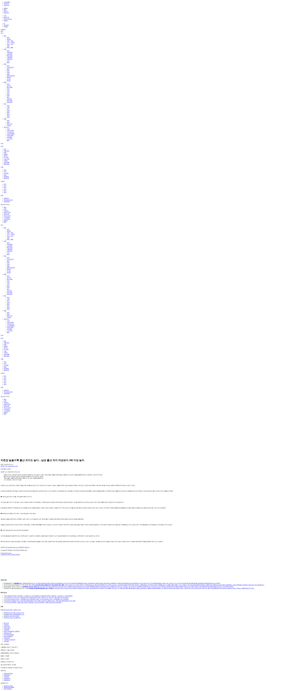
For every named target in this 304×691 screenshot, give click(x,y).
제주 (8, 117)
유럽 (8, 74)
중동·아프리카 (11, 75)
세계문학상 (7, 675)
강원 (8, 110)
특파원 (9, 77)
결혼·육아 (9, 102)
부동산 (6, 156)
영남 (8, 114)
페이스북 (6, 17)
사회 (5, 49)
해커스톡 (6, 214)
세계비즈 (6, 3)
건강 (8, 92)
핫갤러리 (6, 198)
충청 (8, 112)
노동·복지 (9, 54)
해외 (8, 62)
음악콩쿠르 (7, 678)
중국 (8, 69)
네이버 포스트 (8, 19)
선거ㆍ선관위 (11, 42)
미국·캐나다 (10, 67)
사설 (8, 128)
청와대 (9, 39)
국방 (8, 45)
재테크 (6, 154)
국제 (5, 64)
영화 (5, 175)
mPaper (6, 8)
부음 (8, 122)
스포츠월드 (7, 2)
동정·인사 (9, 123)
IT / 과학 (6, 157)
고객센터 (6, 641)
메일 (4, 469)
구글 (5, 15)
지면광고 (6, 624)
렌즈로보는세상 (8, 200)
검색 (2, 31)
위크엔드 (9, 99)
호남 (8, 115)
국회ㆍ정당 (10, 40)
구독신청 (6, 5)
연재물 (6, 26)
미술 (8, 90)
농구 (5, 189)
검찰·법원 (9, 52)
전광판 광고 (7, 628)
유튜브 (6, 20)
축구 (5, 187)
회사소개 (6, 623)
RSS (5, 9)
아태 (8, 72)
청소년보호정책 (8, 636)
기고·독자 (9, 138)
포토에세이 (7, 201)
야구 (5, 185)
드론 (5, 209)
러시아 (9, 79)
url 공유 (8, 469)
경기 (8, 109)
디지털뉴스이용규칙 (9, 639)
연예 (2, 167)
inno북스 (6, 210)
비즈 (2, 146)
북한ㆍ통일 (10, 47)
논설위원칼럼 (11, 133)
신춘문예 (6, 676)
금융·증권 (6, 151)
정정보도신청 (7, 633)
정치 (5, 36)
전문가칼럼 (10, 135)
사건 (8, 60)
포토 (2, 195)
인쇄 (2, 469)
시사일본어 (7, 217)
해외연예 (6, 178)
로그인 (6, 11)
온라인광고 (7, 626)
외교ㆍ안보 (10, 44)
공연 (8, 89)
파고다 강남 (7, 215)
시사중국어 (7, 219)
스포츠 (2, 181)
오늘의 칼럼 (10, 130)
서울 (8, 107)
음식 (8, 97)
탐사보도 (6, 25)
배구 (5, 190)
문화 (5, 82)
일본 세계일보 (8, 688)
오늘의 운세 (7, 212)
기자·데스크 (10, 132)
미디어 (9, 85)
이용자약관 (7, 638)
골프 (5, 192)
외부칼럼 (9, 137)
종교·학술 (9, 87)
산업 (5, 351)
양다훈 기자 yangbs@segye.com (9, 466)
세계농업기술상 (8, 673)
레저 (8, 94)
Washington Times (8, 686)
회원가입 (6, 12)
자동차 (6, 160)
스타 (5, 171)
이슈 (2, 143)
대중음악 (6, 176)
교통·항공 (9, 57)
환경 (5, 207)
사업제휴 (6, 629)
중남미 (9, 80)
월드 (8, 140)
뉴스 (2, 33)
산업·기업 (6, 159)
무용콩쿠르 (7, 680)
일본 (8, 70)
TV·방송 (6, 173)
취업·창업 (6, 164)
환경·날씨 (9, 55)
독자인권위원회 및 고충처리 (12, 631)
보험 (5, 152)
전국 (5, 104)
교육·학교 (9, 59)
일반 (8, 37)
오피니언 (6, 127)
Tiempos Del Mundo (9, 687)
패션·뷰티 (9, 100)
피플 (5, 119)
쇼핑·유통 (6, 162)
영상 (2, 204)
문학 (8, 95)
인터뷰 (9, 125)
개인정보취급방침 (9, 634)
